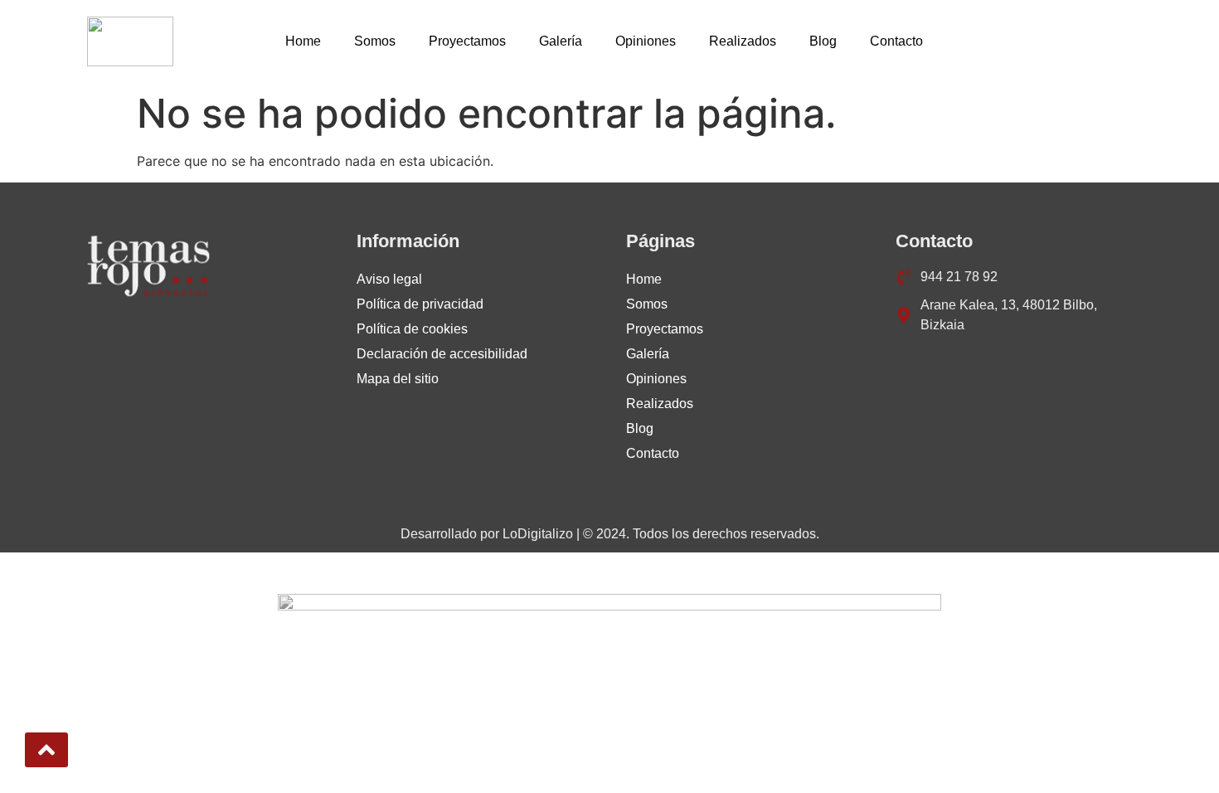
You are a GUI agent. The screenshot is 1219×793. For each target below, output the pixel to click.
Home (303, 41)
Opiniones (645, 41)
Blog (823, 41)
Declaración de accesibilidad (442, 354)
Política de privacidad (420, 304)
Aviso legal (389, 279)
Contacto (896, 41)
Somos (375, 41)
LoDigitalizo (538, 534)
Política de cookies (412, 329)
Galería (560, 41)
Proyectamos (467, 41)
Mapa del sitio (398, 379)
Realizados (742, 41)
